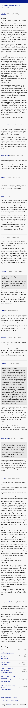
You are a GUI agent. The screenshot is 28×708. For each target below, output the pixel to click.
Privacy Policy (14, 700)
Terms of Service (5, 700)
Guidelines (15, 697)
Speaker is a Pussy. (6, 662)
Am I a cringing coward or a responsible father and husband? (7, 654)
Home (2, 697)
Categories (8, 697)
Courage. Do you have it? (11, 5)
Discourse (9, 704)
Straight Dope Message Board (8, 1)
